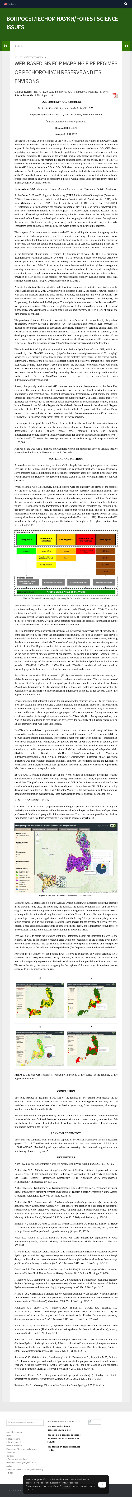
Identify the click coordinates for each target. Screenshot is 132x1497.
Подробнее (72, 1482)
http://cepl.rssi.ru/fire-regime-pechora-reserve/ (70, 806)
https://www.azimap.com (71, 756)
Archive (9, 1466)
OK (102, 1484)
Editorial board (13, 1439)
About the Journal (14, 1432)
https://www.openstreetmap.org (31, 380)
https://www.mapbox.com (86, 753)
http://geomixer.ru (82, 734)
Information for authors (16, 1459)
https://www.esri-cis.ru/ (27, 778)
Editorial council (13, 1442)
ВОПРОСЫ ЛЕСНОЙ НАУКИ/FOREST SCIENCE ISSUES (62, 23)
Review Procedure (14, 1445)
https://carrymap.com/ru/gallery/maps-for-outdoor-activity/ (56, 397)
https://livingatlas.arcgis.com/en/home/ (84, 910)
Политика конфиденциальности (21, 1462)
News (8, 1435)
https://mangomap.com (26, 756)
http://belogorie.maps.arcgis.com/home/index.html (82, 343)
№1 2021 (18, 46)
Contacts (10, 1456)
